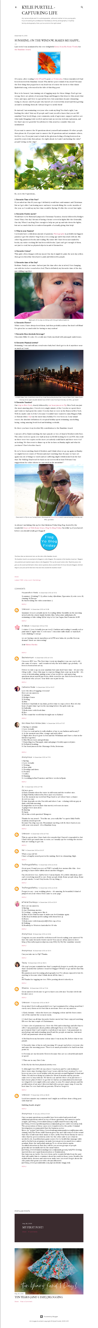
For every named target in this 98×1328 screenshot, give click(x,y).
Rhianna (25, 988)
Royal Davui (55, 517)
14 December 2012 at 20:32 (48, 865)
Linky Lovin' (28, 580)
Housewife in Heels (30, 593)
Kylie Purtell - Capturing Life (39, 10)
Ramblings (37, 580)
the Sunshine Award (22, 49)
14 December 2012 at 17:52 (40, 834)
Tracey (24, 963)
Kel (23, 850)
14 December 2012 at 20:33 (48, 888)
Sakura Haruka (31, 644)
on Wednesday (56, 79)
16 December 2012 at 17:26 (39, 988)
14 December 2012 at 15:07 (45, 687)
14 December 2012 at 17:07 (55, 723)
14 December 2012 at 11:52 (39, 626)
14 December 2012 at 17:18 (33, 787)
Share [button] (17, 577)
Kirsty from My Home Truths (66, 47)
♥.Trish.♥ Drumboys (30, 902)
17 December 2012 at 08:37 (40, 1002)
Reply (24, 604)
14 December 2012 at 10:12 (48, 593)
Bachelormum (28, 657)
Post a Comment (26, 1301)
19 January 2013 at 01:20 (41, 1114)
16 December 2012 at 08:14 (37, 963)
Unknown (26, 609)
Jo (23, 787)
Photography (59, 234)
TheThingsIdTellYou (30, 865)
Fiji (29, 417)
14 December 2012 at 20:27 (34, 850)
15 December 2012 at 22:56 (42, 934)
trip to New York (25, 405)
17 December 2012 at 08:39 (40, 1095)
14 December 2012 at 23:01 (47, 902)
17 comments (32, 1232)
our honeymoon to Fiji (57, 405)
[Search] (82, 6)
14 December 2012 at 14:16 (44, 658)
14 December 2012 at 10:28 (40, 609)
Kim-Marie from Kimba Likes (34, 723)
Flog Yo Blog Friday (53, 528)
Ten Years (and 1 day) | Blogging (39, 1297)
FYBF (21, 580)
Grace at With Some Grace (34, 528)
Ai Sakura (25, 626)
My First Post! (32, 1227)
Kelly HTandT (39, 79)
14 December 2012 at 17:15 (41, 757)
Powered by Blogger (51, 1316)
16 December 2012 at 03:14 (42, 951)
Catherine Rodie (28, 687)
